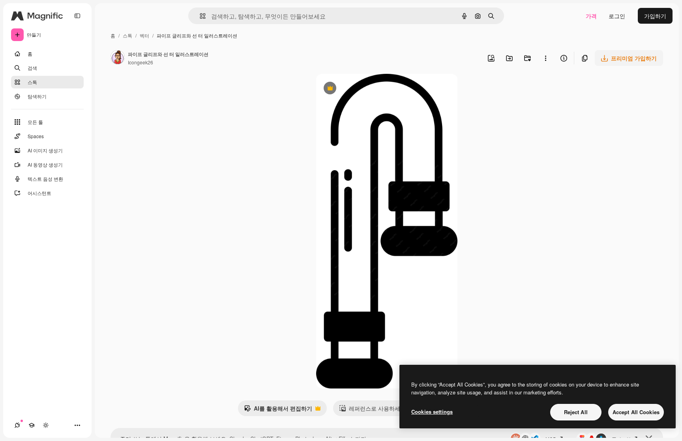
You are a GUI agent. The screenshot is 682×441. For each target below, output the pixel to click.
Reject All (576, 412)
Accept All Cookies (636, 412)
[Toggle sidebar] (77, 15)
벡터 (144, 35)
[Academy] (31, 425)
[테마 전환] (45, 425)
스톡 (127, 35)
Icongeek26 (140, 62)
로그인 (617, 16)
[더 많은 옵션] (545, 58)
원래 (361, 89)
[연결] (17, 425)
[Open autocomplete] (199, 16)
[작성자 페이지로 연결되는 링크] (118, 58)
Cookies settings (432, 411)
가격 (591, 16)
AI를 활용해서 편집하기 (278, 410)
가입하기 (655, 16)
